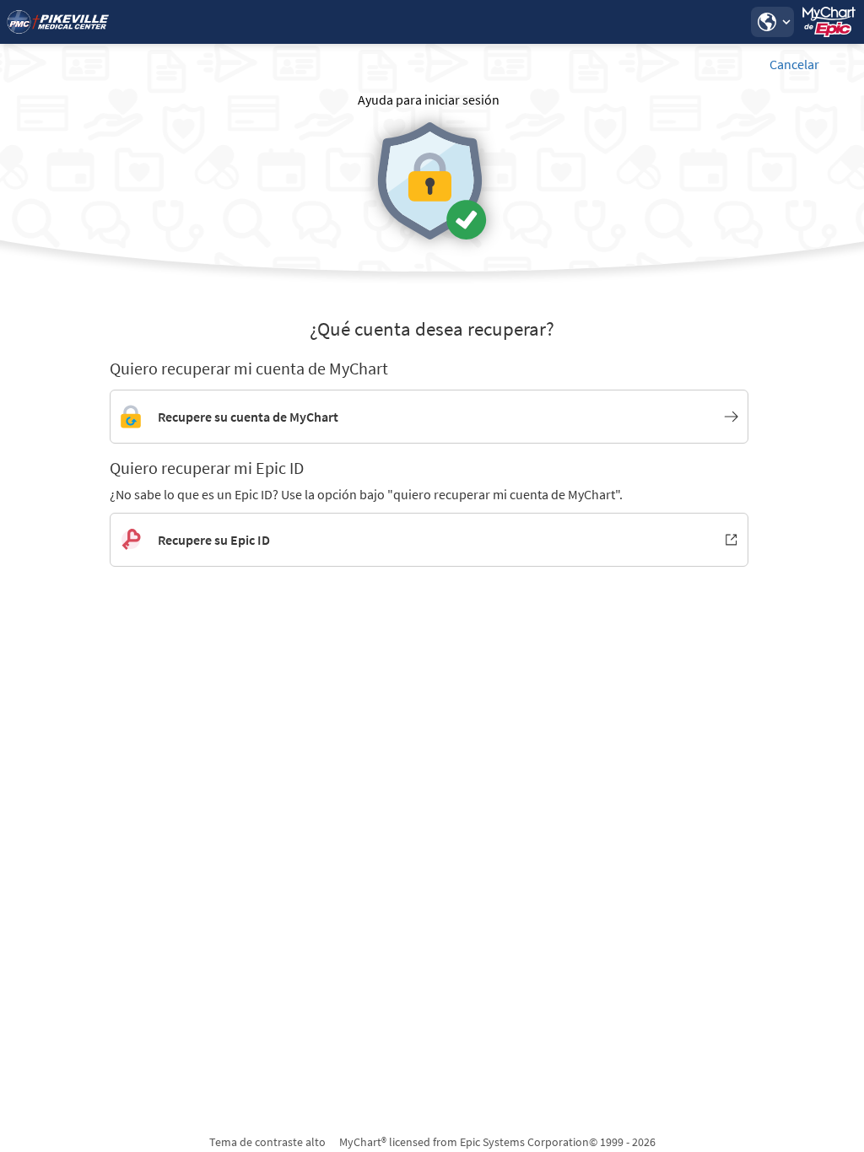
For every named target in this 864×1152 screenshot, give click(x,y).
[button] (772, 22)
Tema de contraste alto (267, 1141)
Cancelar (794, 64)
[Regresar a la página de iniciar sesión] (58, 22)
